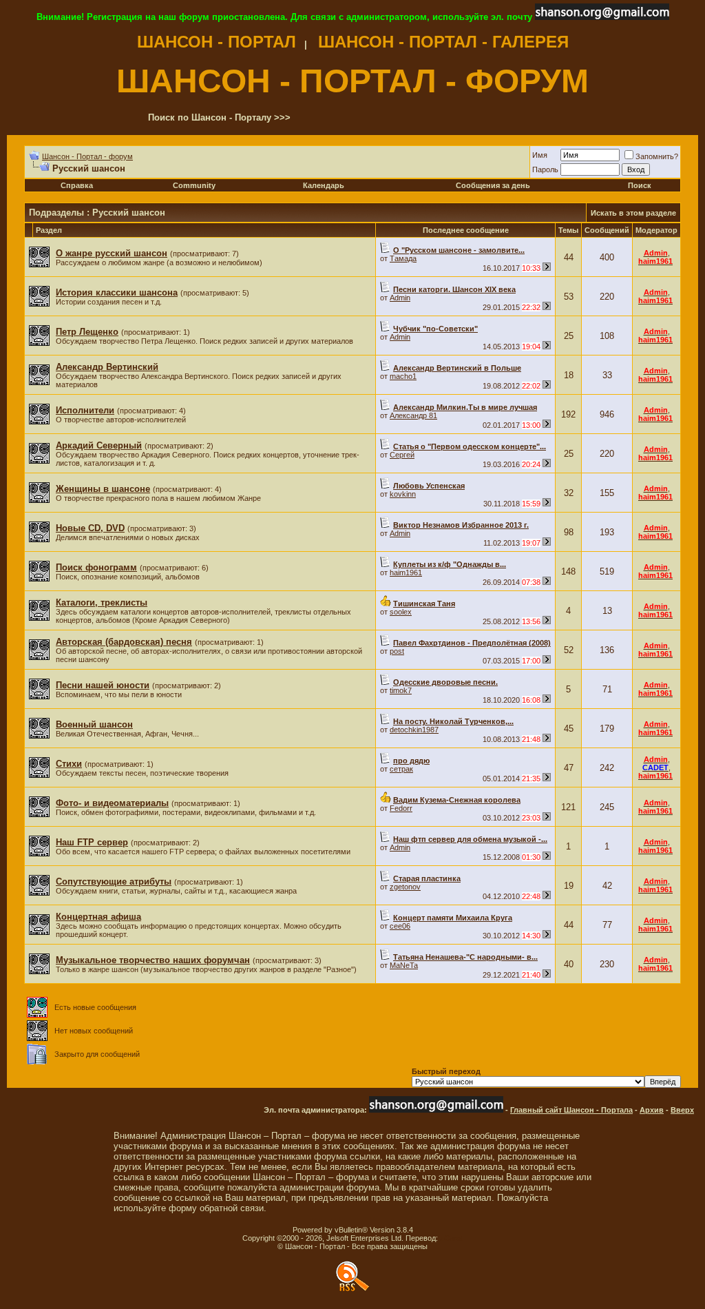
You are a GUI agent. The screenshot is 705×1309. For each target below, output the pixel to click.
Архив (652, 1110)
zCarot (451, 1238)
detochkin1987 (414, 729)
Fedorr (401, 808)
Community (194, 185)
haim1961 (406, 572)
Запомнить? (656, 156)
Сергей (402, 455)
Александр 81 (413, 415)
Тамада (403, 258)
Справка (77, 185)
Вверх (682, 1110)
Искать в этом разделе (633, 213)
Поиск (639, 185)
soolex (401, 612)
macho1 (403, 376)
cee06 (400, 926)
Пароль (545, 169)
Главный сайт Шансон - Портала (571, 1110)
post (397, 651)
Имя (539, 155)
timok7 (401, 690)
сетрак (401, 769)
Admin (400, 297)
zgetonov (405, 887)
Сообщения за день (493, 185)
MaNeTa (404, 965)
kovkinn (403, 494)
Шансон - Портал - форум (87, 156)
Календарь (323, 185)
